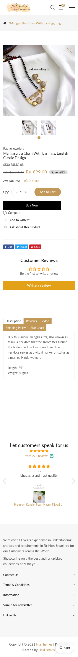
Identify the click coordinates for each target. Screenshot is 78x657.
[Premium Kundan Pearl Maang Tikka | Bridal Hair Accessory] (39, 497)
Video (45, 321)
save (37, 246)
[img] (39, 451)
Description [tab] (13, 321)
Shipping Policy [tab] (16, 328)
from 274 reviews (36, 456)
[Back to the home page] (4, 23)
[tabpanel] (29, 128)
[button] (5, 481)
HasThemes (44, 644)
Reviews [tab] (31, 321)
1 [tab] (39, 137)
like (10, 246)
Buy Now (32, 205)
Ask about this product (24, 227)
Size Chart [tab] (37, 328)
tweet (23, 246)
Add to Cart (47, 192)
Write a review (39, 285)
